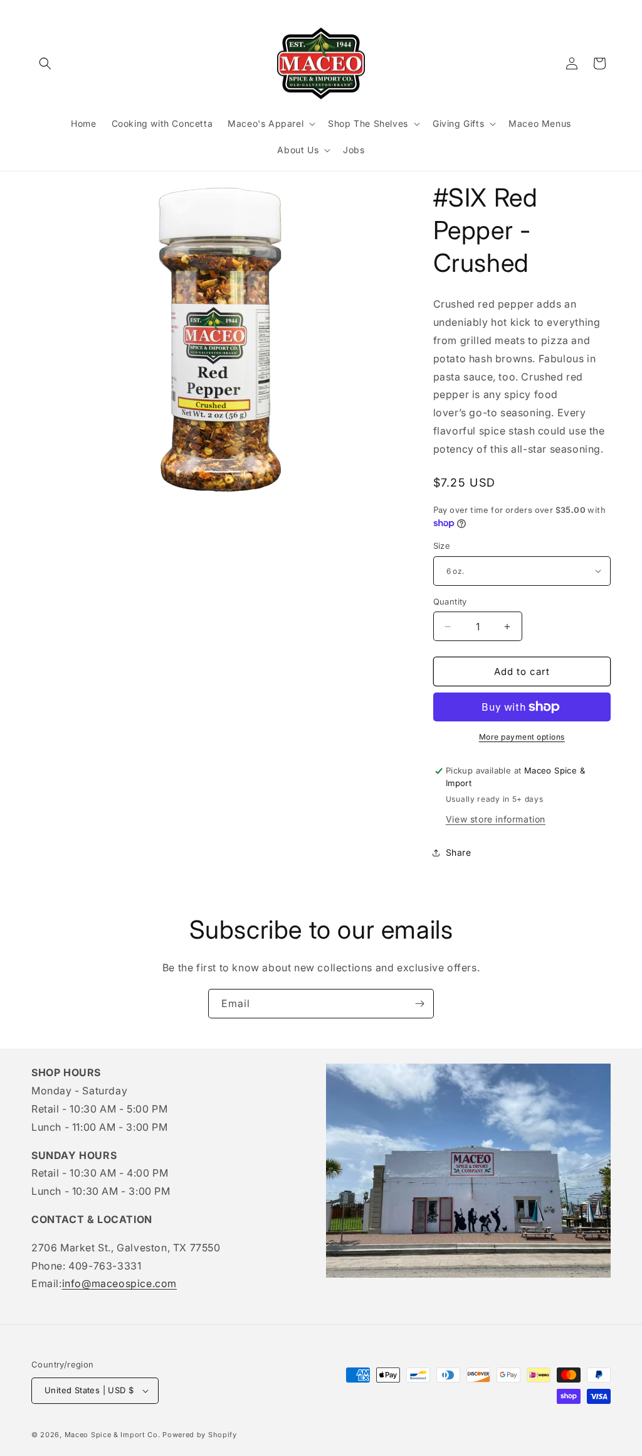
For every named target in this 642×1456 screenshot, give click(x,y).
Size (442, 546)
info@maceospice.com (119, 1283)
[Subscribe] (419, 1003)
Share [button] (458, 852)
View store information (495, 819)
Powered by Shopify (199, 1434)
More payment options (522, 736)
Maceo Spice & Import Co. (112, 1434)
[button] (45, 63)
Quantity (450, 601)
